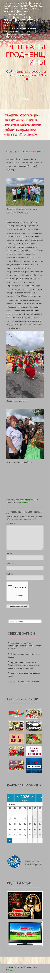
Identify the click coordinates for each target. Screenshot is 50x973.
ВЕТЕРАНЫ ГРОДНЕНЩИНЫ (25, 54)
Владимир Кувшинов (34, 152)
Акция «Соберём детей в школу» (25, 681)
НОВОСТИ (33, 500)
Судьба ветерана (21, 9)
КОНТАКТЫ (18, 37)
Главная (9, 3)
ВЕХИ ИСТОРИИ (21, 3)
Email (9, 563)
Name (9, 553)
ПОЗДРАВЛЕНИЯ (21, 17)
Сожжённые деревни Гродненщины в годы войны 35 (21, 31)
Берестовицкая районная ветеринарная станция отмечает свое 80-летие (25, 646)
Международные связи (19, 34)
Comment (10, 523)
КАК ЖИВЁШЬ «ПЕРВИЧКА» (15, 27)
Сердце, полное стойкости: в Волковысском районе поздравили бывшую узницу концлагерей (23, 665)
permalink (23, 502)
